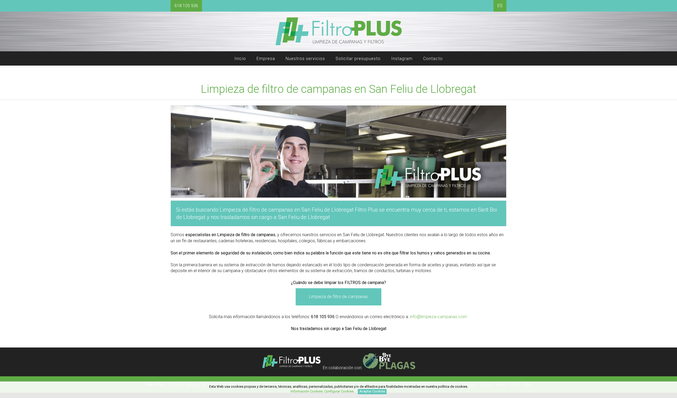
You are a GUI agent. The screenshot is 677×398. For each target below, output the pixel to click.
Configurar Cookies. (339, 391)
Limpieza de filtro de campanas (338, 296)
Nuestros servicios (305, 58)
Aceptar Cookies (372, 391)
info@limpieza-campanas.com (438, 316)
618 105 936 (186, 5)
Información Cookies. (307, 391)
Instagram (402, 58)
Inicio (240, 58)
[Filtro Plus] (291, 367)
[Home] (339, 44)
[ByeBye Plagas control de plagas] (388, 367)
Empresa (266, 58)
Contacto (433, 58)
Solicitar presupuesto (358, 58)
